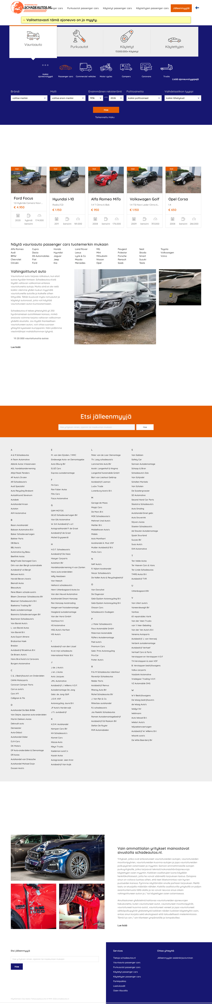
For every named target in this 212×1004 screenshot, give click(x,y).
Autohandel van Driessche (23, 759)
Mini (98, 252)
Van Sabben (137, 455)
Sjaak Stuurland (139, 535)
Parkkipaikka (119, 981)
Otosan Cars (97, 607)
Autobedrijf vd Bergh (21, 570)
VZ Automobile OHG (141, 683)
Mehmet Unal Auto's (100, 520)
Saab (120, 262)
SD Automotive (139, 495)
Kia (55, 262)
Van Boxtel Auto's (19, 623)
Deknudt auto (17, 723)
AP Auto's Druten (19, 477)
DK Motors (16, 746)
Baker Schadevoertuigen (22, 534)
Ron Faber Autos (59, 489)
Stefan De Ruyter (99, 725)
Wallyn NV (136, 709)
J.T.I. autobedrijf (58, 712)
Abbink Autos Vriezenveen (23, 464)
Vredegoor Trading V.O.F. (144, 679)
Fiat (34, 259)
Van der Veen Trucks (141, 621)
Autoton (14, 508)
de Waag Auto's (139, 704)
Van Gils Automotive (60, 519)
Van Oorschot (97, 589)
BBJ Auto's (16, 547)
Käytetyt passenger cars (117, 8)
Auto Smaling (138, 508)
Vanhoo (135, 612)
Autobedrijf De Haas (61, 554)
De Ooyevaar (97, 594)
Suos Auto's (137, 544)
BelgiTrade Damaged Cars (23, 561)
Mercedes (80, 262)
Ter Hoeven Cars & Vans (143, 565)
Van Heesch (56, 580)
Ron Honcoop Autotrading (63, 603)
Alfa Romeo (17, 249)
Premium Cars (98, 646)
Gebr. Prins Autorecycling (103, 651)
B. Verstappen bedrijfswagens (146, 665)
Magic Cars (96, 507)
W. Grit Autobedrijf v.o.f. (62, 524)
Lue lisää (15, 347)
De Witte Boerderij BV (142, 740)
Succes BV (136, 540)
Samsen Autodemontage (143, 464)
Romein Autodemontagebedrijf (106, 716)
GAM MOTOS (57, 510)
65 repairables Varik (141, 616)
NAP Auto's (96, 564)
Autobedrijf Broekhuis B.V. (23, 650)
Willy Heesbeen (58, 576)
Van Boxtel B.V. (18, 632)
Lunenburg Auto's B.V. (101, 490)
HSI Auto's (56, 634)
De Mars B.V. (97, 511)
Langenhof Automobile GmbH (105, 473)
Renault (122, 259)
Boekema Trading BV (21, 605)
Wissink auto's (138, 735)
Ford (34, 262)
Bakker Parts (17, 538)
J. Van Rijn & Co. (99, 699)
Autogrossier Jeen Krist (62, 760)
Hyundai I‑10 (63, 199)
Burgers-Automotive (20, 663)
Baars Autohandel (19, 525)
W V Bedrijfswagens (141, 695)
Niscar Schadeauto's (101, 573)
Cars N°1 (15, 693)
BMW (13, 256)
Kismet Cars (57, 737)
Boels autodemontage (21, 610)
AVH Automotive (18, 513)
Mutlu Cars (96, 552)
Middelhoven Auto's (100, 529)
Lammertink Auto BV (101, 464)
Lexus (78, 252)
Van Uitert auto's (140, 603)
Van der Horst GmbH (61, 616)
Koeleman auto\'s (59, 751)
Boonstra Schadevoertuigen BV (26, 614)
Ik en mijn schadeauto (61, 651)
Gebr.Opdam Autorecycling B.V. (106, 598)
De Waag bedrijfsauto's (143, 700)
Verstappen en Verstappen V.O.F (147, 656)
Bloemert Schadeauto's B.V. (24, 601)
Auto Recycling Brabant (22, 490)
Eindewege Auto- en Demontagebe (67, 459)
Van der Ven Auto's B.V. (143, 630)
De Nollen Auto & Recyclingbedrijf (107, 577)
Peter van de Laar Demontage (106, 455)
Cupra (35, 249)
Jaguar (57, 256)
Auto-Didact (16, 732)
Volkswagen (167, 252)
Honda (57, 249)
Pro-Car (95, 655)
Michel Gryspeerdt (60, 537)
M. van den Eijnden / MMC (63, 455)
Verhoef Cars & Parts (142, 652)
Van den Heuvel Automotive (64, 594)
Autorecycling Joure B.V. (62, 703)
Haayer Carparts (59, 558)
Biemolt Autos (17, 583)
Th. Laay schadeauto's (102, 459)
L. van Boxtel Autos (20, 628)
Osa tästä (26, 999)
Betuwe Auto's (17, 574)
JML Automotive (58, 681)
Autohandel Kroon (19, 504)
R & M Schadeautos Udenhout (105, 672)
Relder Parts (97, 681)
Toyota (164, 249)
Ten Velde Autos (139, 561)
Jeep (56, 259)
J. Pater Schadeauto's (101, 624)
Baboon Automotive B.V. (22, 529)
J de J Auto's (57, 667)
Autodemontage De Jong (63, 690)
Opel (99, 262)
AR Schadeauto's (19, 482)
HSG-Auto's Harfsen (60, 630)
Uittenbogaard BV (140, 591)
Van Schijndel (138, 477)
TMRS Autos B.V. (139, 574)
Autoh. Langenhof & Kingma (104, 468)
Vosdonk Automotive (141, 674)
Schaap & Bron (139, 468)
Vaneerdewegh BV (140, 607)
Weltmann (136, 713)
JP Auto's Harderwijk (61, 707)
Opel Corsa (178, 199)
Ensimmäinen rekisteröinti (105, 91)
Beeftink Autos (18, 556)
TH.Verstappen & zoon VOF (145, 661)
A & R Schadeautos (20, 455)
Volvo (164, 256)
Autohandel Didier (19, 737)
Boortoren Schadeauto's (22, 619)
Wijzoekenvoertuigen (141, 726)
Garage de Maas (99, 503)
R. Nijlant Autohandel (101, 568)
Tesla (142, 262)
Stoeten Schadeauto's (142, 526)
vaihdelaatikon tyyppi (179, 91)
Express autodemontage (63, 473)
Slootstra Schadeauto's (142, 504)
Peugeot (122, 249)
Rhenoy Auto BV (98, 690)
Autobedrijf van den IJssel (63, 646)
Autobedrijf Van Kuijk (61, 764)
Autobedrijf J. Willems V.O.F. (64, 685)
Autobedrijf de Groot (61, 533)
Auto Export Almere (20, 636)
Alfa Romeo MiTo (106, 199)
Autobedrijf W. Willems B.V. (144, 731)
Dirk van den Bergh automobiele (26, 565)
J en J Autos (57, 672)
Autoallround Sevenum (21, 495)
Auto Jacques (57, 676)
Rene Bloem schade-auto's (23, 592)
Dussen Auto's (17, 768)
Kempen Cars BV (59, 728)
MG (98, 249)
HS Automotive (58, 625)
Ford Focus (23, 198)
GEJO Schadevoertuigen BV (64, 515)
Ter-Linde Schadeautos (142, 570)
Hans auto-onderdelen (61, 572)
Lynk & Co (80, 256)
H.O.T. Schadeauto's (60, 549)
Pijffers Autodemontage (102, 637)
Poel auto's (96, 642)
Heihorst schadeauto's (61, 585)
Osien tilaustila (120, 990)
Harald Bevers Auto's (21, 578)
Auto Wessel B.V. (139, 718)
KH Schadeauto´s (59, 733)
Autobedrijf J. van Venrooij (144, 638)
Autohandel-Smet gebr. (142, 513)
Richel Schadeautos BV (102, 694)
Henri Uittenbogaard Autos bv (65, 589)
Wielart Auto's (138, 722)
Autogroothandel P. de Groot (64, 528)
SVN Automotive (139, 548)
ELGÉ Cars (56, 468)
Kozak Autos (57, 755)
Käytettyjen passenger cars (152, 8)
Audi (13, 252)
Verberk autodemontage (143, 643)
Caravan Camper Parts (22, 684)
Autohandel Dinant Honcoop (64, 598)
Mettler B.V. (96, 525)
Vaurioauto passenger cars (47, 8)
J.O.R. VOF (56, 699)
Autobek (15, 499)
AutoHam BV (57, 563)
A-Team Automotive (20, 459)
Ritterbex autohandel (101, 703)
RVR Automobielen (100, 730)
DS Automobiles (40, 256)
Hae (106, 109)
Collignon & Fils (18, 698)
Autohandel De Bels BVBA (23, 710)
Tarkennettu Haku (105, 117)
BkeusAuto (16, 587)
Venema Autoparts (141, 634)
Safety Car (137, 459)
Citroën (15, 262)
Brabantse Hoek (18, 641)
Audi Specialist (18, 486)
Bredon (14, 645)
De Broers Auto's (19, 654)
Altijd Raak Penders (20, 473)
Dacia (35, 252)
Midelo (94, 534)
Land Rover (81, 249)
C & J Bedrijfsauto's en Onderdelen (27, 675)
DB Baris (15, 543)
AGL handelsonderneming (23, 468)
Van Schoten (137, 486)
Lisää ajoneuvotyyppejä (185, 79)
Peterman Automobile (101, 633)
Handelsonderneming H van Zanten (68, 567)
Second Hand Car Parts (143, 499)
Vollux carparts (139, 670)
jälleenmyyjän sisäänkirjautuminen (175, 957)
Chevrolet (16, 259)
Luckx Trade (97, 486)
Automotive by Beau (20, 552)
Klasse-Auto (56, 742)
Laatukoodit (119, 986)
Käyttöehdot (16, 999)
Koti (25, 8)
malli (53, 91)
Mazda (78, 259)
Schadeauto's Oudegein (102, 612)
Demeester (16, 728)
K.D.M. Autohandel (59, 724)
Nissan (100, 259)
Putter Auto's (97, 659)
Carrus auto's (17, 689)
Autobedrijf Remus (100, 685)
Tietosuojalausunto (38, 999)
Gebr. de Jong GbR (60, 694)
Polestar (122, 252)
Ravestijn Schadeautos (102, 676)
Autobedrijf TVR (139, 578)
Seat (141, 249)
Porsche (122, 256)
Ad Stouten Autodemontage (145, 531)
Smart (142, 256)
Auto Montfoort (98, 538)
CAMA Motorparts (19, 680)
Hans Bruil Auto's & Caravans (25, 659)
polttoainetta (135, 91)
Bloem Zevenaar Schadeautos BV (27, 596)
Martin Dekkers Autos (21, 719)
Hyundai (58, 252)
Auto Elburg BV (58, 464)
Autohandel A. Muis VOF (102, 543)
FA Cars (55, 485)
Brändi (15, 91)
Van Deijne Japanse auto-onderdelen (28, 714)
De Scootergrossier (141, 490)
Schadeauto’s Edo (140, 473)
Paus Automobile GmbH (102, 628)
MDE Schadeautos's (100, 516)
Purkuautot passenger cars (83, 8)
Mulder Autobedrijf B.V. (102, 547)
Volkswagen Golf (144, 199)
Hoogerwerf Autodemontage (65, 607)
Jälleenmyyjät (181, 8)
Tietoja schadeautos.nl (124, 957)
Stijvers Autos (138, 522)
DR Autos (15, 755)
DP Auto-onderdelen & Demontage (27, 750)
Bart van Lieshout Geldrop (103, 477)
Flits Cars (55, 494)
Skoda (142, 252)
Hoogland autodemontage (63, 612)
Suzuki (142, 259)
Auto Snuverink (139, 517)
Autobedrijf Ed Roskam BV (104, 721)
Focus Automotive (59, 498)
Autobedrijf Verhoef (141, 647)
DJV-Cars (15, 741)
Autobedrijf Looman (100, 482)
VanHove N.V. (57, 621)
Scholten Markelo (140, 482)
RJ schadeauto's (99, 707)
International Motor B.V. (62, 655)
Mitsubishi (101, 256)
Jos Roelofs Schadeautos (103, 712)
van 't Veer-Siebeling (141, 625)
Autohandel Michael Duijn (23, 763)
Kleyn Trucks (57, 746)
